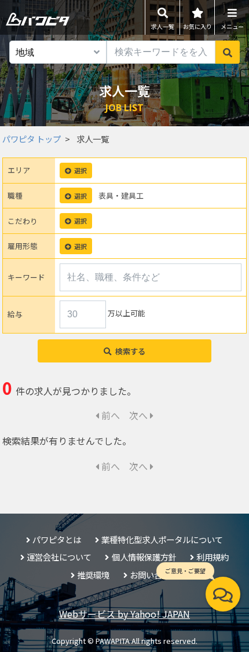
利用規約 (212, 557)
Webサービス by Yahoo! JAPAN (124, 614)
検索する (130, 351)
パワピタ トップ (31, 139)
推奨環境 (93, 575)
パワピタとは (56, 539)
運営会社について (59, 557)
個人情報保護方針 (144, 557)
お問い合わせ (154, 575)
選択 (80, 170)
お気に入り (197, 26)
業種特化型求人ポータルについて (162, 539)
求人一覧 (162, 26)
